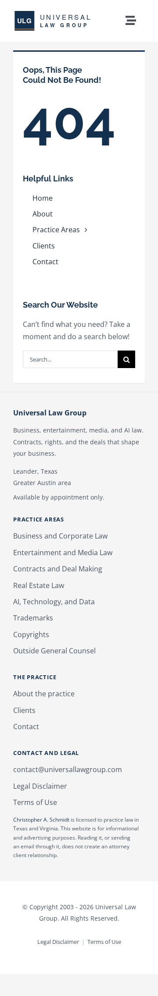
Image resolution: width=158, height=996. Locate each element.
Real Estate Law (38, 585)
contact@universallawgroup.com (67, 769)
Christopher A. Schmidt (41, 819)
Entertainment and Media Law (62, 552)
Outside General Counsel (54, 651)
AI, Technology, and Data (54, 601)
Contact (26, 726)
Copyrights (31, 634)
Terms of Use (35, 802)
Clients (24, 710)
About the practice (44, 693)
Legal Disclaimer (40, 786)
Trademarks (33, 618)
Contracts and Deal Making (57, 569)
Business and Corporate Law (60, 536)
